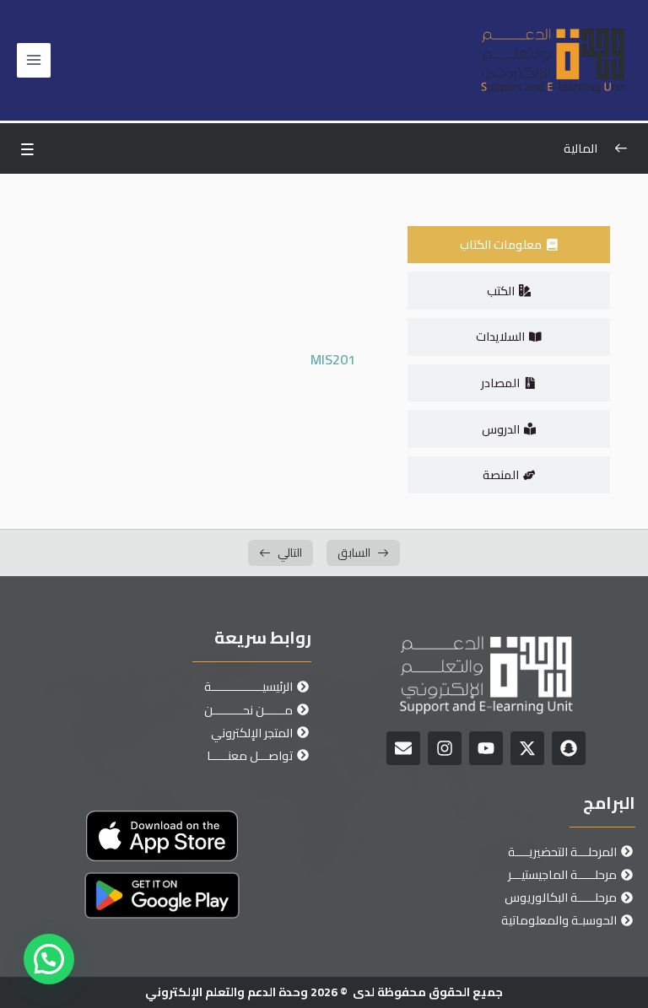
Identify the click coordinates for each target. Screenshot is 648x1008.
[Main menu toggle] (34, 60)
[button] (49, 959)
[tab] (509, 245)
